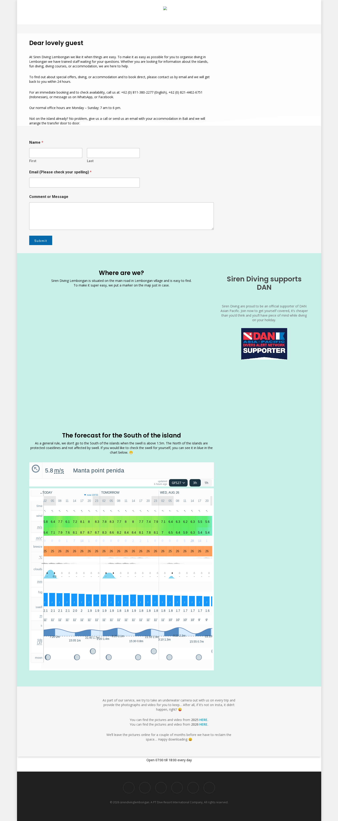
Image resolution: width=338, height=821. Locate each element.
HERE (203, 720)
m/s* (39, 538)
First (32, 161)
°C (40, 557)
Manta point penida (98, 470)
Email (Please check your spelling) (60, 172)
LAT (39, 643)
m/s (59, 470)
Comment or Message (48, 197)
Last (90, 161)
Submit (40, 241)
